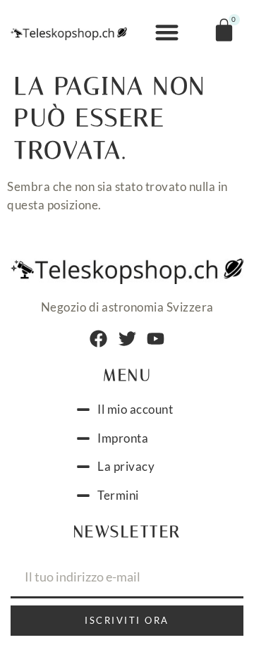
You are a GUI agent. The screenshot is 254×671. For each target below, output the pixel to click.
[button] (167, 32)
